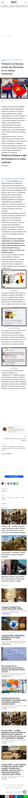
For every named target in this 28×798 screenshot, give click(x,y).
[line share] (17, 484)
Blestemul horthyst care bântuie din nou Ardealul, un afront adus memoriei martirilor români (12, 579)
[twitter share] (2, 483)
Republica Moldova (20, 6)
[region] (14, 21)
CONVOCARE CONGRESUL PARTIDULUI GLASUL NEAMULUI (13, 637)
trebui (23, 497)
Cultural (3, 603)
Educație (9, 603)
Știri (13, 603)
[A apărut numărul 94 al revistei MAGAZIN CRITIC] (14, 595)
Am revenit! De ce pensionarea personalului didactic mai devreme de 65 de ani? (13, 669)
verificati (3, 499)
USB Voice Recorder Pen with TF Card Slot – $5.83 (13, 180)
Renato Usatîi (10, 497)
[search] (26, 2)
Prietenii (3, 497)
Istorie (3, 761)
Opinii (8, 662)
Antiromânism (5, 6)
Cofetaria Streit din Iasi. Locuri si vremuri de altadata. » (15, 439)
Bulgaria (12, 6)
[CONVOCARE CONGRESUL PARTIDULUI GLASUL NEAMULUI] (14, 623)
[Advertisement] (14, 48)
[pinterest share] (8, 484)
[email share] (5, 484)
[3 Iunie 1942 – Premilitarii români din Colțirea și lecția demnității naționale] (14, 543)
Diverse (3, 694)
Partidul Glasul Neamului (8, 632)
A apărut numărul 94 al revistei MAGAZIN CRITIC (12, 608)
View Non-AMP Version (18, 792)
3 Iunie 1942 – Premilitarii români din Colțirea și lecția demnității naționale (13, 555)
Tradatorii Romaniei (17, 59)
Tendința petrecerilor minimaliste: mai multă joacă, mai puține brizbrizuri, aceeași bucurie (13, 701)
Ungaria (3, 60)
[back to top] (25, 792)
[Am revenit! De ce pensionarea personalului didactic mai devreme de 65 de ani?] (14, 654)
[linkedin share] (11, 484)
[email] (7, 796)
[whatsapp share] (14, 484)
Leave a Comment (14, 476)
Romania (17, 497)
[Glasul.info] (14, 2)
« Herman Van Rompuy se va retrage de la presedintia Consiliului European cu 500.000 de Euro (13, 448)
